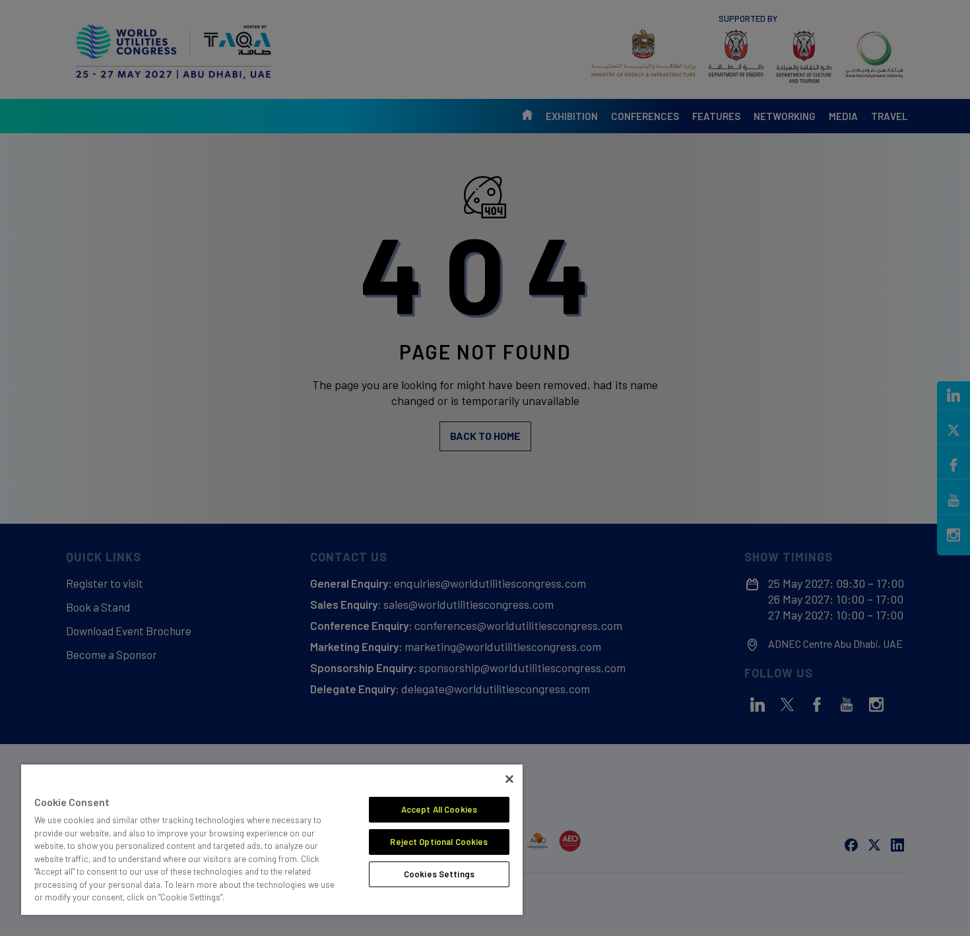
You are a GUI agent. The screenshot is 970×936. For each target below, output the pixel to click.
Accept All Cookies (439, 809)
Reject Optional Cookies (439, 841)
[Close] (509, 779)
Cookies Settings (439, 874)
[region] (272, 839)
